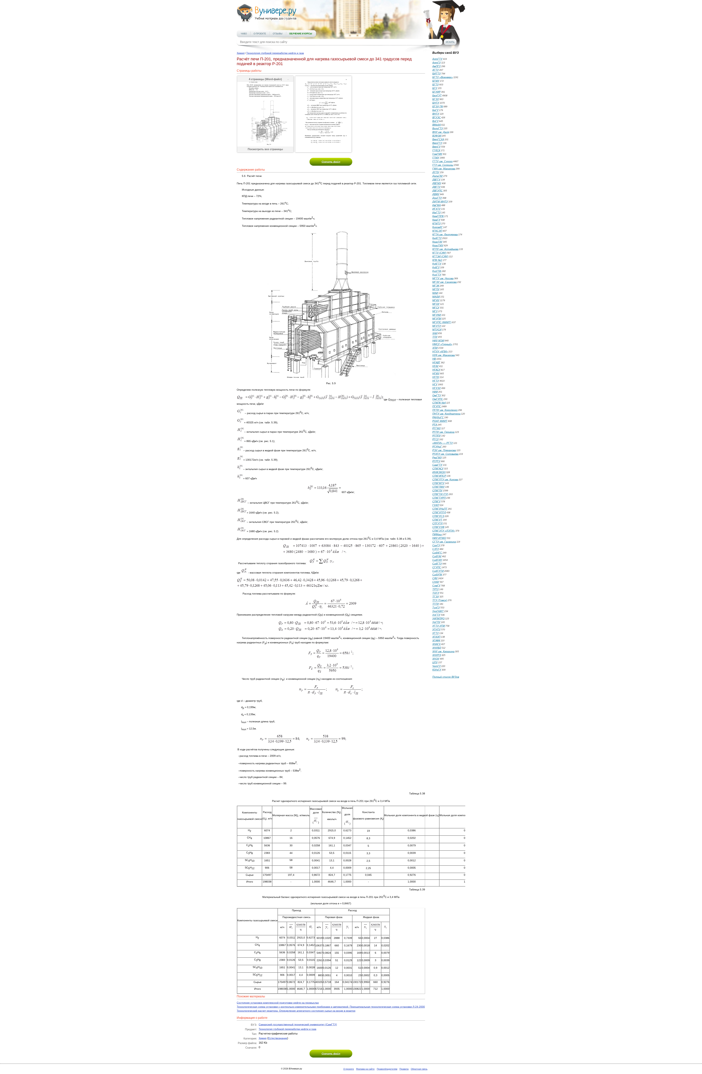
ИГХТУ (436, 208)
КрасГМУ (437, 245)
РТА (434, 424)
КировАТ (437, 227)
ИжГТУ (436, 212)
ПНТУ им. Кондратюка (446, 413)
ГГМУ (435, 157)
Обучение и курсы (300, 33)
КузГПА (436, 271)
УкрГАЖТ (438, 611)
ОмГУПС (437, 399)
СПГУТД (437, 523)
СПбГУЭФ (438, 527)
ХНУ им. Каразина (443, 651)
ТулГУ (436, 607)
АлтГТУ (437, 58)
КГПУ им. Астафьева (445, 249)
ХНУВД (436, 647)
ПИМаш (437, 534)
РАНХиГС (438, 417)
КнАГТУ (437, 238)
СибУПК (437, 574)
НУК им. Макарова (443, 355)
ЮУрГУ (436, 669)
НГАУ (435, 366)
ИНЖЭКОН (439, 472)
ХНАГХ (436, 644)
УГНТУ (436, 629)
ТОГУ (435, 592)
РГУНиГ (437, 446)
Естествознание (277, 1038)
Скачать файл (331, 161)
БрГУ (435, 110)
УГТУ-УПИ (438, 625)
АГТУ (435, 69)
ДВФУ (435, 194)
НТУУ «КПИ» (440, 351)
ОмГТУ (436, 395)
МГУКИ (436, 314)
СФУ (435, 578)
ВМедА (436, 124)
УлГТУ (436, 614)
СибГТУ (437, 563)
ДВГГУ (436, 179)
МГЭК (435, 285)
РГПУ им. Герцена (443, 431)
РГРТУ (436, 461)
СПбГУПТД (439, 512)
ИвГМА (436, 205)
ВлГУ (435, 121)
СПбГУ (436, 501)
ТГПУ (435, 603)
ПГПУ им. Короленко (445, 410)
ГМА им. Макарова (443, 168)
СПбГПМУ (438, 486)
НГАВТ (436, 362)
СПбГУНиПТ (439, 508)
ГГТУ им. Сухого (442, 161)
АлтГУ (436, 62)
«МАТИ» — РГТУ (442, 442)
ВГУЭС (436, 117)
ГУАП (435, 505)
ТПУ (434, 336)
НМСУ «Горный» (442, 344)
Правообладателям (387, 1069)
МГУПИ (436, 318)
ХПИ (435, 347)
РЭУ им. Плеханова (444, 450)
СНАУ (435, 581)
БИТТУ (436, 73)
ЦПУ (435, 662)
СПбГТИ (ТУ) (440, 494)
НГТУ (435, 380)
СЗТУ (435, 549)
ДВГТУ (436, 186)
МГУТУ (436, 325)
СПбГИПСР (439, 475)
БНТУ (435, 102)
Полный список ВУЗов (445, 676)
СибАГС (437, 552)
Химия (241, 53)
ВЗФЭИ (436, 135)
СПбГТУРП (439, 497)
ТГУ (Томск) (439, 600)
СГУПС (436, 567)
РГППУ (436, 435)
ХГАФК (436, 640)
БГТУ (435, 84)
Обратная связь (419, 1069)
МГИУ (435, 300)
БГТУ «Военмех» (442, 77)
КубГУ (436, 267)
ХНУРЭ (436, 655)
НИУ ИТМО (439, 538)
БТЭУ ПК (437, 106)
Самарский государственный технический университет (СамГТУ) (298, 1024)
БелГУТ (437, 95)
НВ (434, 358)
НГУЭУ (436, 388)
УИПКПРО (438, 618)
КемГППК (438, 216)
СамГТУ (437, 464)
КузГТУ (436, 274)
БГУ (434, 88)
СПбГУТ (437, 519)
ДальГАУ (437, 175)
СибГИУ (437, 559)
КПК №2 (437, 260)
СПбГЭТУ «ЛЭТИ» (443, 530)
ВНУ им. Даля (440, 132)
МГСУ (435, 307)
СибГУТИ (438, 570)
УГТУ (435, 633)
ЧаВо (244, 33)
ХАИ (434, 333)
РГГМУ (436, 428)
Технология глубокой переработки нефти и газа (275, 53)
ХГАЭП (436, 636)
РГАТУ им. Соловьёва (445, 453)
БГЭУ (435, 99)
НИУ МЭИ (438, 340)
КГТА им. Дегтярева (445, 234)
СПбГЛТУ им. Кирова (445, 479)
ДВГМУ (436, 183)
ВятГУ (436, 146)
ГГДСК (436, 150)
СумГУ (436, 585)
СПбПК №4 (439, 402)
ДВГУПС (437, 190)
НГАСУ (436, 369)
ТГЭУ (435, 596)
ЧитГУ (436, 666)
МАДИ (436, 296)
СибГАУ (436, 556)
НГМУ (435, 373)
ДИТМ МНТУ (440, 201)
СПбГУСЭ (438, 516)
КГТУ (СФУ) (439, 252)
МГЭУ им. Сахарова (444, 282)
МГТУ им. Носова (443, 278)
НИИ (435, 391)
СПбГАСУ (438, 468)
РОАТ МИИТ (439, 421)
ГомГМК (437, 154)
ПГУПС (436, 406)
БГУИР (436, 91)
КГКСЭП (437, 230)
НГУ (434, 384)
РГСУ (435, 439)
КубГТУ (436, 263)
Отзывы (277, 33)
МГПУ (435, 289)
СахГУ (436, 545)
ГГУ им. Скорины (442, 164)
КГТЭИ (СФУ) (440, 256)
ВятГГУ (437, 143)
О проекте (260, 33)
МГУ (435, 311)
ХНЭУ (435, 658)
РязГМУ (437, 457)
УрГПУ (436, 622)
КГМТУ (436, 223)
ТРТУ (435, 589)
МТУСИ (436, 329)
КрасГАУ (437, 241)
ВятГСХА (438, 139)
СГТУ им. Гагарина (444, 541)
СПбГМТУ (438, 483)
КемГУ (436, 219)
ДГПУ (435, 172)
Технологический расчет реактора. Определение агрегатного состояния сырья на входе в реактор (296, 1010)
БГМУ (435, 80)
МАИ (435, 292)
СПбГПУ (437, 490)
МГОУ (435, 303)
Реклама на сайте (365, 1069)
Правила (404, 1069)
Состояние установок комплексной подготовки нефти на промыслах (278, 1002)
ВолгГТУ (437, 128)
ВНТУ (435, 113)
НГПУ (435, 377)
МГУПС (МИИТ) (441, 322)
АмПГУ (436, 66)
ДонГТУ (437, 197)
